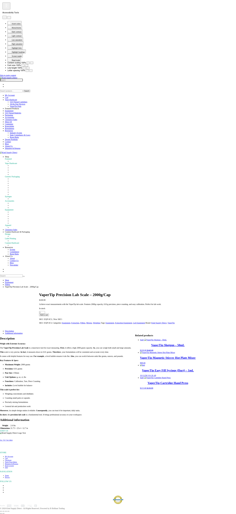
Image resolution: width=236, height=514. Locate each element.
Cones (12, 203)
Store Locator (9, 466)
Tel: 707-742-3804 (6, 440)
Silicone (13, 205)
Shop (7, 280)
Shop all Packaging (17, 194)
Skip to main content (8, 75)
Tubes (12, 183)
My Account (10, 95)
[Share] (6, 511)
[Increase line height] (28, 68)
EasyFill (13, 199)
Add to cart (44, 315)
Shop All (8, 122)
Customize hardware (18, 172)
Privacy (7, 477)
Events (12, 250)
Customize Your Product (19, 241)
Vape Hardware (11, 100)
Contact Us (14, 261)
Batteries (13, 170)
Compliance (14, 252)
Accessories (9, 117)
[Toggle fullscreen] (3, 511)
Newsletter (14, 265)
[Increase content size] (31, 63)
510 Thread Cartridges (18, 102)
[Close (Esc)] (8, 511)
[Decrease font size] (22, 65)
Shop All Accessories (18, 208)
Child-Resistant (16, 190)
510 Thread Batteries (13, 113)
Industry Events (16, 133)
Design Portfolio (11, 139)
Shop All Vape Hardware (19, 174)
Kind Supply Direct (159, 323)
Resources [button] (9, 247)
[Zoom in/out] (1, 511)
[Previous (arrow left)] (1, 513)
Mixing (12, 216)
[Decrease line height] (24, 68)
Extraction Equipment (123, 323)
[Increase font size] (26, 65)
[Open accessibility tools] (6, 5)
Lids (11, 181)
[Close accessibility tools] (9, 17)
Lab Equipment (139, 323)
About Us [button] (9, 256)
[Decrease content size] (28, 63)
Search (26, 91)
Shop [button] (7, 157)
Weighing (13, 219)
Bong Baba (14, 254)
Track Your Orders (11, 462)
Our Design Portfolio (18, 236)
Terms (7, 475)
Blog (7, 144)
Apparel (13, 227)
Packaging (9, 115)
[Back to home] (8, 78)
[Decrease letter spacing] (27, 70)
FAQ (6, 467)
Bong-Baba (14, 137)
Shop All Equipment (18, 223)
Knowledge (9, 126)
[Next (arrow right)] (3, 513)
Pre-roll (13, 212)
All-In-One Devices (17, 104)
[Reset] (4, 17)
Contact (8, 142)
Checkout (8, 460)
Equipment (9, 111)
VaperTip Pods (15, 106)
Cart (6, 97)
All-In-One (14, 168)
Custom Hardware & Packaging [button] (17, 232)
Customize (9, 124)
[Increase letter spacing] (30, 70)
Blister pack (14, 188)
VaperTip (171, 323)
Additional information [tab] (14, 333)
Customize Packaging (18, 192)
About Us (9, 146)
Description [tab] (9, 331)
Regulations (9, 128)
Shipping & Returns (12, 148)
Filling (12, 214)
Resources (9, 131)
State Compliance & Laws (20, 135)
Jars (11, 179)
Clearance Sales (11, 120)
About (12, 258)
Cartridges (14, 165)
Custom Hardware (17, 245)
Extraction (14, 221)
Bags (12, 185)
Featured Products (17, 161)
